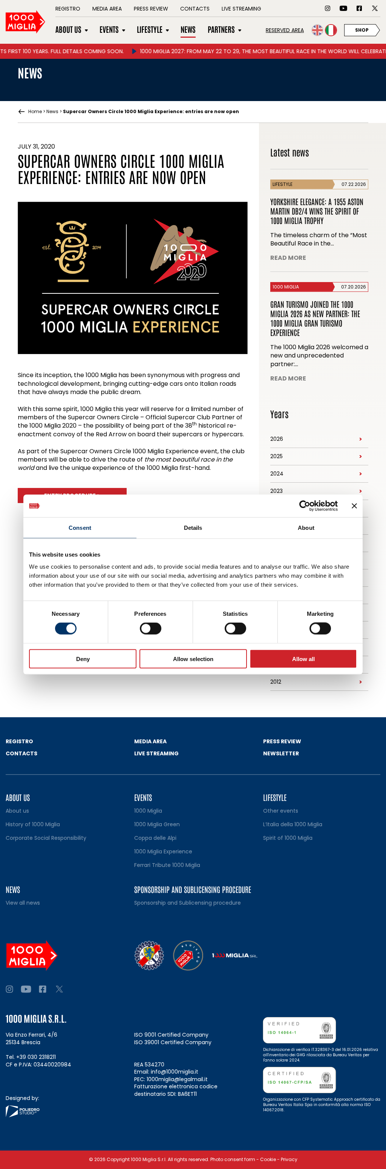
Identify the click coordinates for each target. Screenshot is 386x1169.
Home (35, 112)
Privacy (289, 1159)
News (52, 111)
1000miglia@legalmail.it (177, 1079)
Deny (83, 658)
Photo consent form (232, 1159)
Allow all (303, 658)
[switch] (150, 629)
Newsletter (281, 753)
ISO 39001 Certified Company (172, 1042)
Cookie (268, 1159)
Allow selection (193, 658)
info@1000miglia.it (174, 1071)
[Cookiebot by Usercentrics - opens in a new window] (305, 506)
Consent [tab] (80, 528)
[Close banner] (354, 506)
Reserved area (285, 30)
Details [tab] (193, 528)
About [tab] (306, 528)
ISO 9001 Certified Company (171, 1035)
